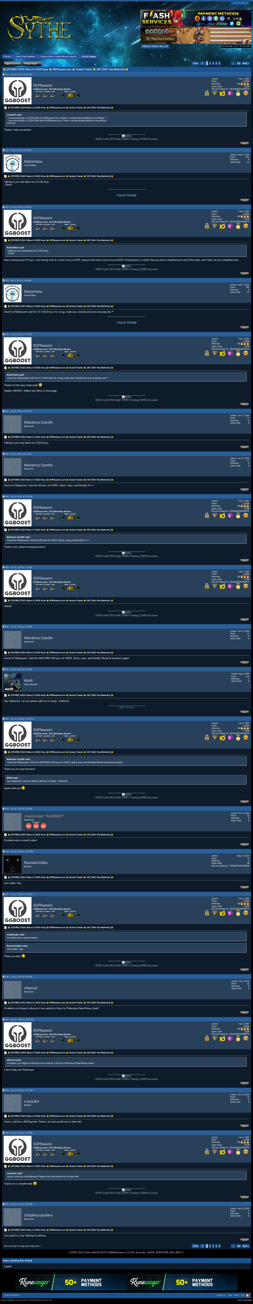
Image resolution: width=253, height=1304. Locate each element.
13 (248, 815)
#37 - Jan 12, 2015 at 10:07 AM (19, 1019)
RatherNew (33, 161)
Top (242, 1295)
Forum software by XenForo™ (26, 1300)
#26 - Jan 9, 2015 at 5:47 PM (18, 411)
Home (236, 1295)
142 (247, 676)
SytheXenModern (12, 1295)
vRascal (30, 988)
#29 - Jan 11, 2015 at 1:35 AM (18, 567)
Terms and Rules (244, 1300)
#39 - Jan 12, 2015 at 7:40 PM (18, 1133)
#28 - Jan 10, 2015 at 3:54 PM (18, 496)
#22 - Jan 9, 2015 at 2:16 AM (18, 150)
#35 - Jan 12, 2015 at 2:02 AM (18, 894)
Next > (246, 63)
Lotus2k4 (31, 1101)
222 (238, 63)
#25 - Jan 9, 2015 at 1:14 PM (18, 334)
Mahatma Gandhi (38, 422)
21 (248, 983)
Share (244, 143)
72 (248, 858)
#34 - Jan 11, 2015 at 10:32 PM (19, 851)
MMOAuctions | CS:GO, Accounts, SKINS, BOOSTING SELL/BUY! (145, 1252)
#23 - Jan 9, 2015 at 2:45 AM (18, 207)
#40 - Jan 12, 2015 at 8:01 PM (18, 1204)
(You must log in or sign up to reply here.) (22, 1246)
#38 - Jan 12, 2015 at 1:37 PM (18, 1090)
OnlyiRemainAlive (38, 1215)
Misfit (28, 681)
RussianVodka (35, 863)
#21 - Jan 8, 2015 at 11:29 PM (18, 74)
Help (230, 1295)
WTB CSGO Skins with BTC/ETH (89, 1252)
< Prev (195, 63)
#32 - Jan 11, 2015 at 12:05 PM (19, 719)
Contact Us (221, 1295)
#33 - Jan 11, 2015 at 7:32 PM (18, 809)
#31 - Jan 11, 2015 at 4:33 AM (18, 669)
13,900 (246, 81)
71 (248, 1097)
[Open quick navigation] (249, 56)
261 (247, 157)
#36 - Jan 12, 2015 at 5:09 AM (18, 977)
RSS (247, 1295)
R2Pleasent (42, 85)
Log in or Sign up (239, 3)
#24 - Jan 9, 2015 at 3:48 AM (18, 280)
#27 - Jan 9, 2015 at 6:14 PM (18, 454)
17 (248, 418)
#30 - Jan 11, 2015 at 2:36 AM (18, 627)
